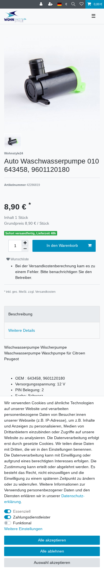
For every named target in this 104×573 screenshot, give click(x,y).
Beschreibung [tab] (20, 314)
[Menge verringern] (25, 249)
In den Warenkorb (62, 245)
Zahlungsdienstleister (31, 517)
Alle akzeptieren (52, 540)
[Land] (59, 4)
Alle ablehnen (52, 551)
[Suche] (73, 4)
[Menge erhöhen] (25, 243)
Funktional (22, 523)
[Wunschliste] (81, 4)
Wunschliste (19, 259)
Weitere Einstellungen (23, 529)
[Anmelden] (41, 4)
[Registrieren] (51, 4)
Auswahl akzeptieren (52, 562)
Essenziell (22, 511)
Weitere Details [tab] (21, 330)
